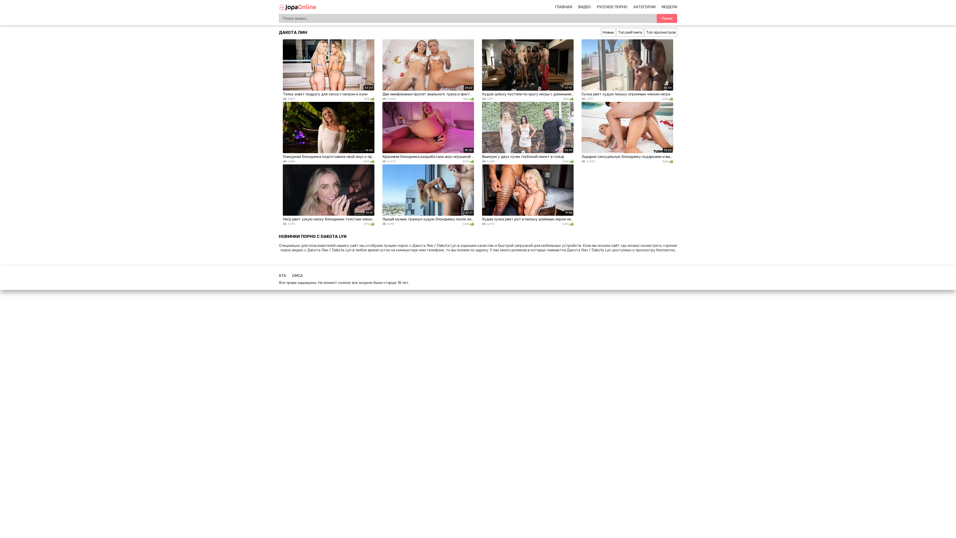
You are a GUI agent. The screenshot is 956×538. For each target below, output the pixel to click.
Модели (669, 7)
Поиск (667, 18)
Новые (608, 32)
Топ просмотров (661, 32)
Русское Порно (612, 7)
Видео (584, 7)
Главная (563, 7)
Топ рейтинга (630, 32)
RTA (282, 275)
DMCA (297, 275)
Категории (644, 7)
